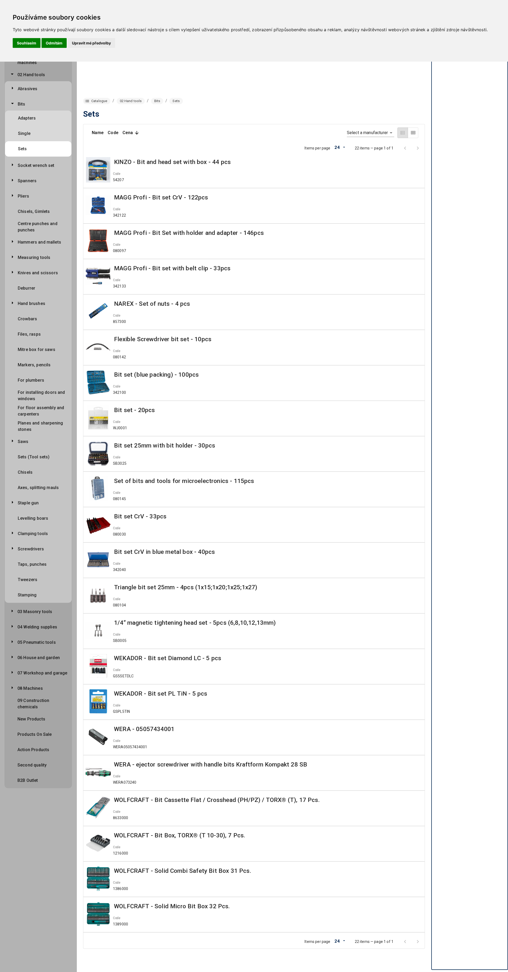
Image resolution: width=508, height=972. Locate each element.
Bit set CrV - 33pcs (140, 516)
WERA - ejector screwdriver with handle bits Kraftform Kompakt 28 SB (210, 764)
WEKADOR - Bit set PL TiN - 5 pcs (160, 693)
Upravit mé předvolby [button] (91, 43)
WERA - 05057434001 (144, 728)
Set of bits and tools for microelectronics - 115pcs (184, 480)
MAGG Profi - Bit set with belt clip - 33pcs (172, 268)
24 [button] (337, 147)
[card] (413, 132)
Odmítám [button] (54, 43)
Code (116, 173)
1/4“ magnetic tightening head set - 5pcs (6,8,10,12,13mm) (195, 622)
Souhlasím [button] (26, 43)
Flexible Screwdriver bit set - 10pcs (162, 339)
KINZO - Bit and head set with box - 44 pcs (172, 161)
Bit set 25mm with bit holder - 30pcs (164, 445)
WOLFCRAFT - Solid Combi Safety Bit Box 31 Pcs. (182, 870)
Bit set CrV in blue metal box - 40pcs (164, 551)
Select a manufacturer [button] (367, 132)
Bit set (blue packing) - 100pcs (156, 374)
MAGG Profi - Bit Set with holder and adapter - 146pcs (189, 232)
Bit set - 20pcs (134, 410)
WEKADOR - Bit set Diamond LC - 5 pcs (167, 658)
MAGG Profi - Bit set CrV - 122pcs (161, 197)
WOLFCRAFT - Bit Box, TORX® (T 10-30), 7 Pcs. (179, 835)
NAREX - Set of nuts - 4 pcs (152, 303)
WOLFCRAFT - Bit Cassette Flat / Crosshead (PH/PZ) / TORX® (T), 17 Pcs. (217, 799)
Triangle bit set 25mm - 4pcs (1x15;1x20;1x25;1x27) (185, 587)
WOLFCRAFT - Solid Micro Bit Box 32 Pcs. (172, 906)
